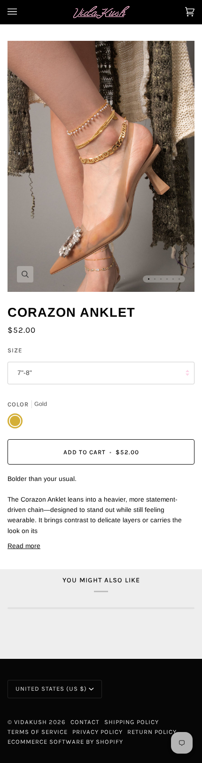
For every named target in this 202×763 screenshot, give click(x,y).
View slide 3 (161, 279)
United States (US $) (51, 688)
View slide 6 (179, 279)
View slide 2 (154, 279)
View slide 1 (148, 279)
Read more (24, 545)
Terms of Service (38, 731)
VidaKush (30, 721)
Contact (85, 721)
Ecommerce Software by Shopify (65, 741)
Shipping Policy (131, 721)
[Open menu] (22, 12)
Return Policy (152, 731)
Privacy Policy (97, 731)
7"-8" (24, 372)
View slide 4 (167, 279)
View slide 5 (173, 279)
